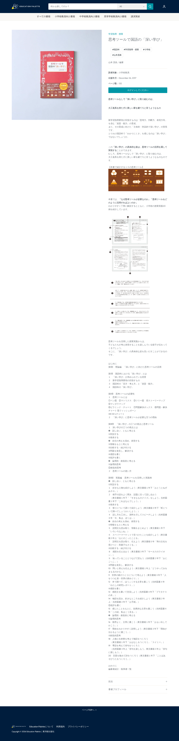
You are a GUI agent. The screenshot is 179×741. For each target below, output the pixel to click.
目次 (110, 681)
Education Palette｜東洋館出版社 (40, 731)
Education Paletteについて (41, 726)
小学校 (146, 49)
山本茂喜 (117, 55)
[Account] (164, 6)
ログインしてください (137, 90)
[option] (57, 75)
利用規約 (60, 726)
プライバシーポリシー (78, 726)
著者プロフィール (117, 689)
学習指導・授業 (115, 34)
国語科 (116, 49)
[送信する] (150, 6)
